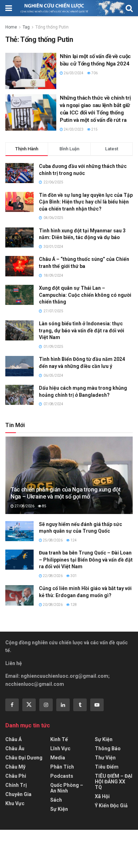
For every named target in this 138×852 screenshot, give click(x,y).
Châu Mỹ (15, 767)
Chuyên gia (18, 794)
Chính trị (16, 785)
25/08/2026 (52, 540)
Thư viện (105, 757)
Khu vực (14, 803)
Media (57, 757)
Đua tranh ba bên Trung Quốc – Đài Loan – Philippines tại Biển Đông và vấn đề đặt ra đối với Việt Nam (86, 559)
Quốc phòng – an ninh (66, 788)
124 (73, 540)
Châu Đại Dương (23, 757)
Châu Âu (14, 748)
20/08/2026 (52, 605)
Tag (26, 27)
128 (73, 605)
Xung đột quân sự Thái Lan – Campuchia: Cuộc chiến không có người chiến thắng (85, 295)
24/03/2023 (73, 129)
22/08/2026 (52, 576)
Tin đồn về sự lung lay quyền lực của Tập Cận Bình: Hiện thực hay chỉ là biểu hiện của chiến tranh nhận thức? (86, 202)
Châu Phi (15, 776)
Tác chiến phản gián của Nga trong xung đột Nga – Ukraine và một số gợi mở (66, 493)
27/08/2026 (24, 506)
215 (94, 129)
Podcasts (61, 776)
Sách (56, 800)
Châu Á (13, 739)
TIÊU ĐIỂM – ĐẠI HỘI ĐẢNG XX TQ (113, 781)
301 (73, 576)
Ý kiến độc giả (111, 805)
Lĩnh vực (60, 748)
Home (11, 27)
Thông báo (108, 748)
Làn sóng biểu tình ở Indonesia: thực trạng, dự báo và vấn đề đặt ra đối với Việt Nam (81, 330)
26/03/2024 (73, 73)
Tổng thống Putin (52, 27)
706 (94, 73)
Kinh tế (59, 739)
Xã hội (102, 796)
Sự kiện (59, 809)
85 (43, 506)
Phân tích (62, 767)
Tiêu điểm (107, 767)
